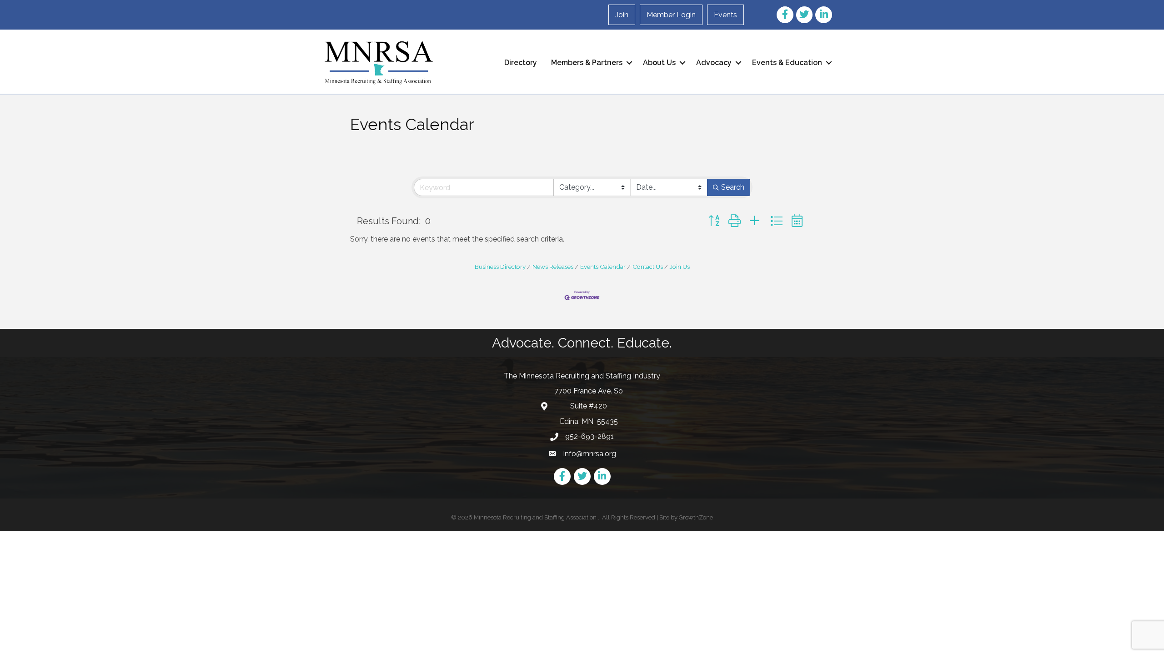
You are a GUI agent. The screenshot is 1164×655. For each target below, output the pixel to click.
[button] (714, 221)
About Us (659, 62)
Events (725, 14)
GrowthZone (696, 517)
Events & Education (787, 62)
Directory (520, 62)
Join (621, 14)
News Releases (552, 266)
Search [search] (732, 187)
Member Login (671, 14)
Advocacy (714, 62)
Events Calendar (603, 266)
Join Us (680, 266)
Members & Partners (586, 62)
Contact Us (647, 266)
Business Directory (500, 266)
